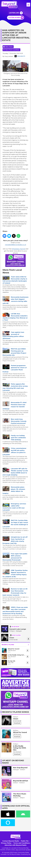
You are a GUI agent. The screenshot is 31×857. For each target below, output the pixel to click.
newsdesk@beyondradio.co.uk (15, 245)
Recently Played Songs (15, 712)
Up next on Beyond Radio (13, 761)
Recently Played (8, 644)
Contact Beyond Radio (10, 841)
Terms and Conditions (21, 843)
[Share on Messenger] (9, 236)
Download (17, 723)
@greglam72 (21, 56)
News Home (9, 46)
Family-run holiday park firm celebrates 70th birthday (18, 438)
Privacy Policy (6, 843)
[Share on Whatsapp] (18, 236)
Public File (25, 841)
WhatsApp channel (18, 249)
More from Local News (12, 49)
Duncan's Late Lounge (17, 629)
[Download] (28, 639)
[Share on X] (14, 236)
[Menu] (28, 5)
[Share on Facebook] (4, 236)
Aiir (29, 854)
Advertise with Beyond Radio (15, 845)
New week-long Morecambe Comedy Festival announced (18, 421)
